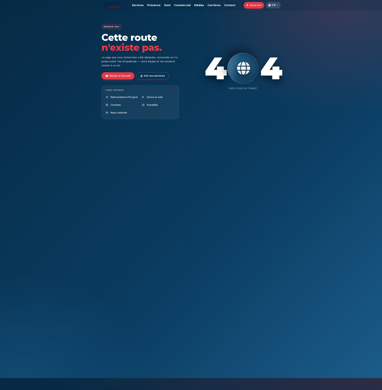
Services (138, 5)
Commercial (182, 5)
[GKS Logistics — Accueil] (112, 5)
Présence (154, 5)
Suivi (167, 5)
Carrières (214, 5)
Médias (199, 5)
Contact (229, 5)
